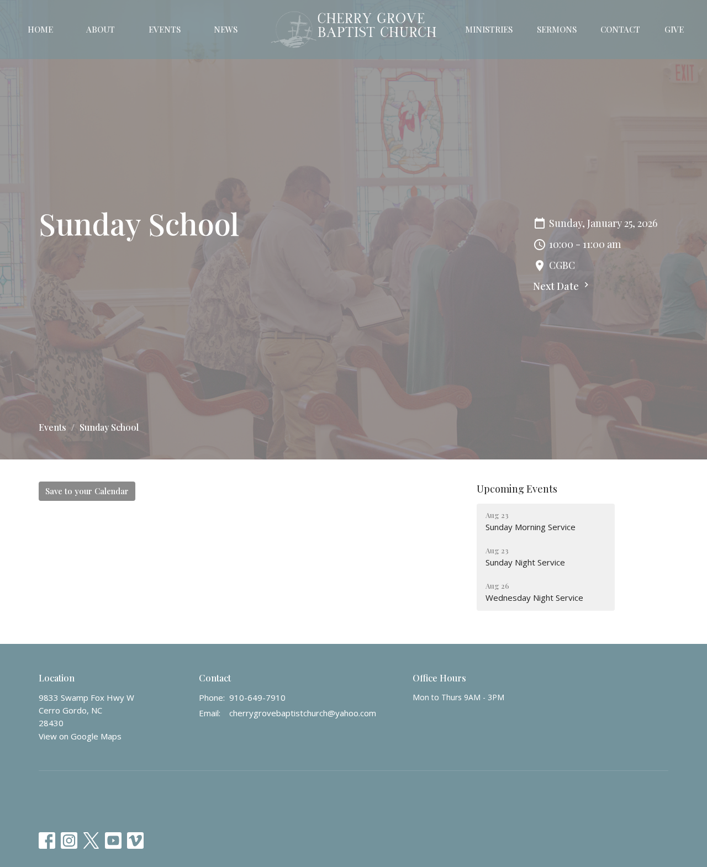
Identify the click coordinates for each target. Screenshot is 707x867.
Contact (620, 29)
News (226, 29)
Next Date (557, 286)
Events (165, 29)
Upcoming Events (517, 488)
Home (40, 29)
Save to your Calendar (87, 490)
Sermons (557, 29)
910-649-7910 (257, 697)
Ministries (489, 29)
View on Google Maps (80, 736)
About (100, 29)
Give (674, 29)
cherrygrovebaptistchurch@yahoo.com (302, 712)
